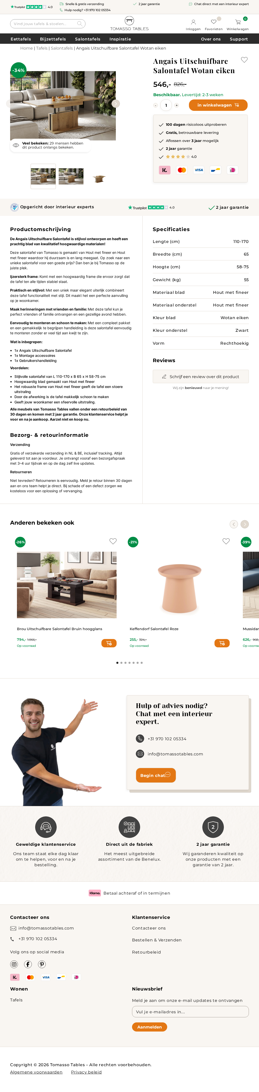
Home (26, 48)
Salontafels (87, 39)
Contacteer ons (149, 928)
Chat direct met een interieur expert (221, 4)
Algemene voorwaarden (36, 1072)
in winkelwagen (215, 105)
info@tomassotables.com (175, 753)
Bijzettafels (53, 39)
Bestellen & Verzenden (157, 939)
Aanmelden (149, 1026)
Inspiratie (120, 39)
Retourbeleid (146, 952)
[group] (63, 98)
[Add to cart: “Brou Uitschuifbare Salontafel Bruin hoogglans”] (109, 643)
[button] (116, 103)
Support (239, 39)
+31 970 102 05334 (97, 10)
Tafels (42, 48)
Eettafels (21, 39)
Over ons (211, 39)
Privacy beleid (86, 1072)
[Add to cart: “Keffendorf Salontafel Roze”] (222, 643)
